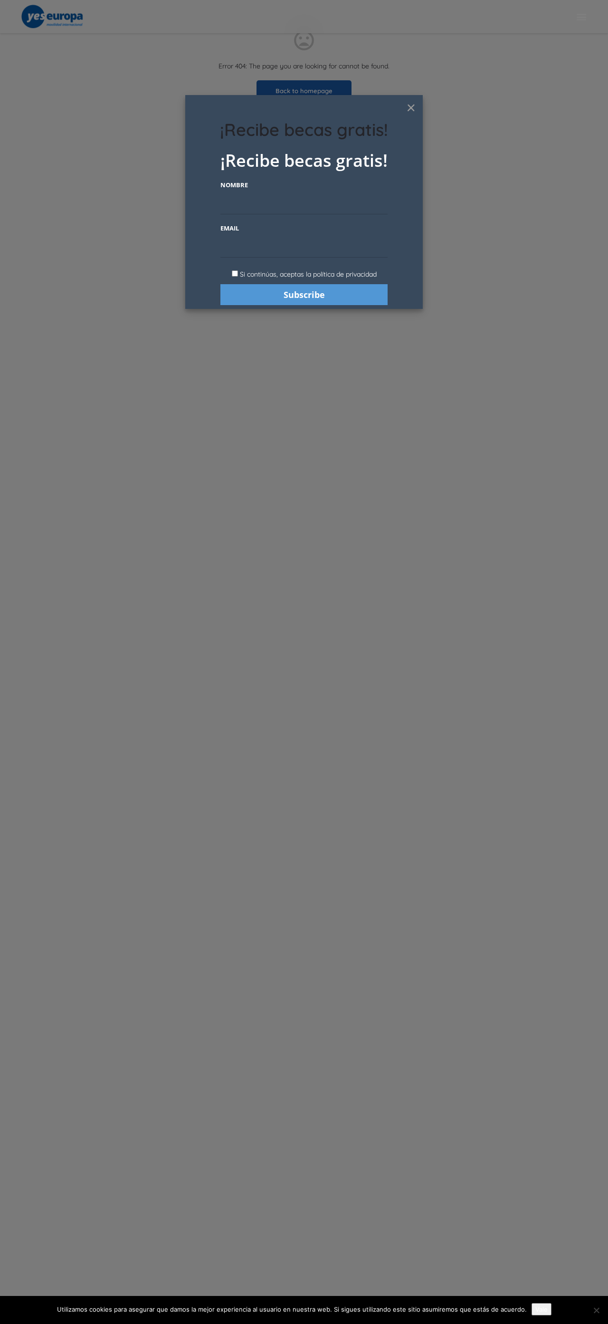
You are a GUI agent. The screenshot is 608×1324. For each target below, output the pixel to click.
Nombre (234, 185)
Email (229, 228)
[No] (596, 1310)
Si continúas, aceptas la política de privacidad (308, 274)
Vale (541, 1309)
